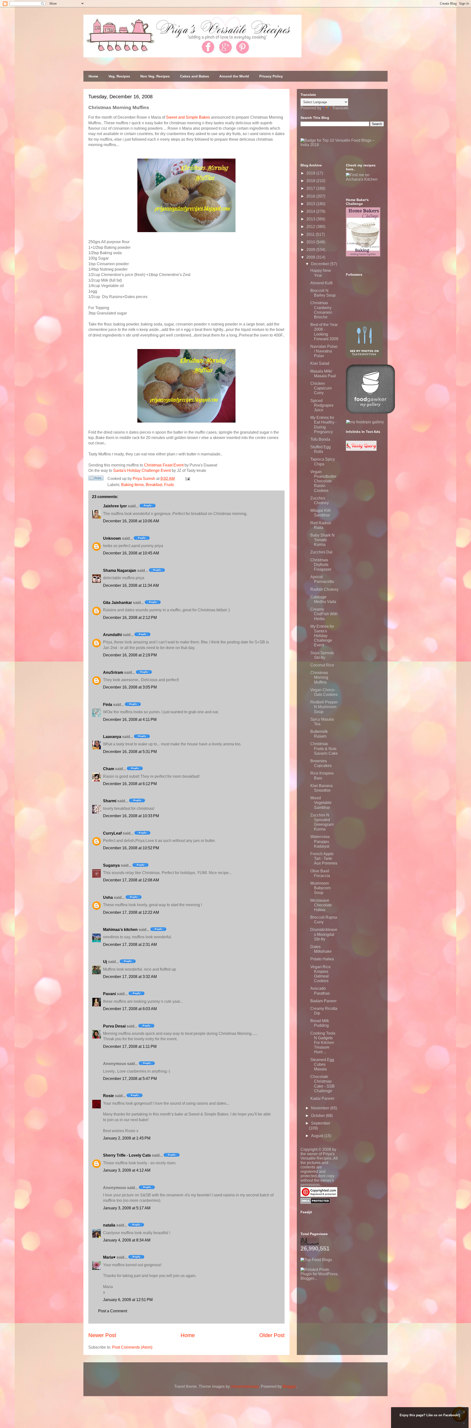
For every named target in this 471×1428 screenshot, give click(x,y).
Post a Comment (112, 1311)
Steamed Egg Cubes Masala (322, 1064)
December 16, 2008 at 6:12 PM (130, 784)
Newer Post (102, 1335)
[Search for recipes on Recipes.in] (316, 1260)
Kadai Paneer (322, 1098)
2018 (311, 181)
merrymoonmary (245, 1386)
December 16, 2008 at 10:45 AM (131, 553)
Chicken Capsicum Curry (321, 388)
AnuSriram (113, 672)
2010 (311, 242)
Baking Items (132, 485)
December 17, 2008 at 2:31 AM (130, 944)
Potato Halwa (322, 959)
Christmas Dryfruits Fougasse (320, 564)
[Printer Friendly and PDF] (96, 479)
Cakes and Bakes (194, 76)
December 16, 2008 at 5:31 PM (130, 752)
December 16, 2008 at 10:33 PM (131, 816)
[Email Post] (186, 478)
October (318, 1116)
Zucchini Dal (321, 552)
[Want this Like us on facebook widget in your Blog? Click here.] (464, 1423)
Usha (108, 897)
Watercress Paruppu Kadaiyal (320, 841)
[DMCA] (315, 1202)
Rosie (108, 1096)
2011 (311, 234)
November (320, 1108)
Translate (340, 108)
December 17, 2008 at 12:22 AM (131, 912)
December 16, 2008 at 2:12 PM (130, 617)
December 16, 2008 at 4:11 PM (130, 719)
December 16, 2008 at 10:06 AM (131, 521)
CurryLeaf (112, 833)
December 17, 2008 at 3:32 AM (130, 977)
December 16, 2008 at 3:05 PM (130, 687)
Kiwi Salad (319, 363)
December (320, 264)
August (317, 1136)
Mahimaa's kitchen (120, 929)
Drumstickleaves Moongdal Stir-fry (323, 934)
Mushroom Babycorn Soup (320, 888)
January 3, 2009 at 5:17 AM (126, 1208)
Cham (108, 769)
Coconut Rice (322, 665)
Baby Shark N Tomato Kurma (322, 540)
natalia (109, 1225)
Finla (107, 704)
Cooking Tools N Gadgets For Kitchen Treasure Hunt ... (322, 1042)
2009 (311, 250)
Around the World (234, 76)
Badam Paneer (323, 1001)
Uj (105, 962)
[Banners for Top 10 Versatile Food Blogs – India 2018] (342, 145)
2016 (311, 196)
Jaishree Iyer (115, 506)
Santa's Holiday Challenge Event (142, 470)
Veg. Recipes (119, 76)
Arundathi (112, 635)
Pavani (109, 994)
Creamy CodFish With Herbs (324, 614)
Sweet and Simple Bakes (188, 117)
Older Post (272, 1335)
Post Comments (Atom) (132, 1347)
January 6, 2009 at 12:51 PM (128, 1300)
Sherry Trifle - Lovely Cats (127, 1155)
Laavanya (112, 737)
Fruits (169, 485)
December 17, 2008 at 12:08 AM (131, 880)
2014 (311, 211)
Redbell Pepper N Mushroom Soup (324, 707)
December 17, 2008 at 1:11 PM (130, 1046)
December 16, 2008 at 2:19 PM (130, 655)
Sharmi (109, 801)
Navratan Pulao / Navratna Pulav (324, 351)
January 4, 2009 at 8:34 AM (126, 1240)
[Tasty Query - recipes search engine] (361, 449)
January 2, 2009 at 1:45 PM (126, 1138)
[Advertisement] (337, 1311)
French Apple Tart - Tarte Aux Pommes (323, 858)
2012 (311, 227)
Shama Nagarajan (119, 570)
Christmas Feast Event (163, 465)
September (320, 1123)
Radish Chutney (324, 589)
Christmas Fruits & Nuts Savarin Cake (324, 748)
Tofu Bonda (320, 439)
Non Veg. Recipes (155, 76)
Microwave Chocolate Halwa (321, 905)
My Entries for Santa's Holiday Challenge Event (322, 635)
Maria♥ (109, 1257)
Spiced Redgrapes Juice (321, 405)
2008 (311, 257)
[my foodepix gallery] (365, 422)
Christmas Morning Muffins (319, 677)
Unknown (112, 538)
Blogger (289, 1386)
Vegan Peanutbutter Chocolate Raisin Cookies (323, 481)
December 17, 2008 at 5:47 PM (130, 1079)
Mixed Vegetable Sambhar (321, 802)
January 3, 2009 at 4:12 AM (126, 1170)
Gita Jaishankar (117, 603)
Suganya (111, 865)
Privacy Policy (271, 76)
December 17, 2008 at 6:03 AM (130, 1009)
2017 (311, 188)
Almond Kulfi (321, 283)
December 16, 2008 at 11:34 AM (131, 585)
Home (93, 76)
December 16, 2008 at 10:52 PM (131, 848)
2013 (311, 219)
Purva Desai (114, 1026)
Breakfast (154, 485)
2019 (311, 173)
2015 (311, 204)
